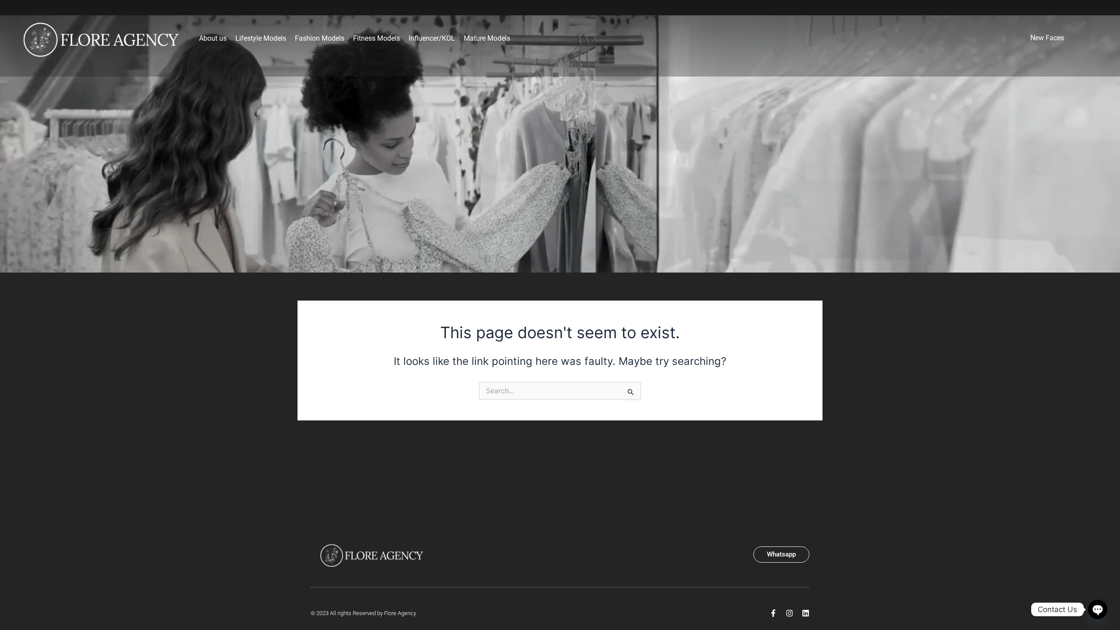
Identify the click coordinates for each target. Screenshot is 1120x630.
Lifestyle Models (260, 38)
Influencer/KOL (432, 38)
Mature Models (487, 38)
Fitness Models (376, 38)
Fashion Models (319, 38)
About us (213, 38)
